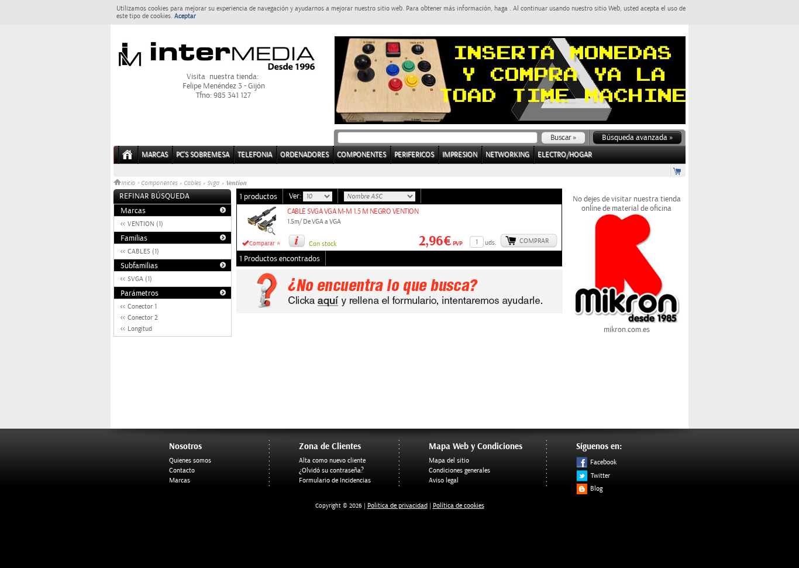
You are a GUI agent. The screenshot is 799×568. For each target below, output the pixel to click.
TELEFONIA (254, 154)
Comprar (534, 241)
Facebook (603, 462)
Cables (192, 183)
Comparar (262, 243)
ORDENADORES (304, 154)
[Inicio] (127, 158)
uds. (491, 243)
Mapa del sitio (449, 460)
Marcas (155, 154)
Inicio (129, 183)
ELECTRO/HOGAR (565, 154)
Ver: (296, 196)
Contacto (182, 470)
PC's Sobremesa (202, 154)
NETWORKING (507, 154)
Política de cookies (458, 505)
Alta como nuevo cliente (332, 460)
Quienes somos (190, 460)
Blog (596, 488)
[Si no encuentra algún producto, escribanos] (399, 311)
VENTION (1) (145, 224)
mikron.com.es (627, 329)
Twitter (600, 476)
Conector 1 (142, 306)
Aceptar (185, 16)
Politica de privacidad (397, 505)
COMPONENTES (361, 154)
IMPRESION (459, 154)
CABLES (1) (143, 251)
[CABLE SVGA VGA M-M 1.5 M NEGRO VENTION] (261, 233)
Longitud (140, 329)
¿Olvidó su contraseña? (331, 470)
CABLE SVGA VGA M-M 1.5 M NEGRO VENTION (352, 211)
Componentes (159, 183)
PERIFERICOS (414, 154)
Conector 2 (143, 317)
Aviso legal (444, 480)
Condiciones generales (459, 470)
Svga (213, 183)
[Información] (296, 240)
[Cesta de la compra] (678, 170)
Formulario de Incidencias (335, 480)
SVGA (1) (140, 279)
